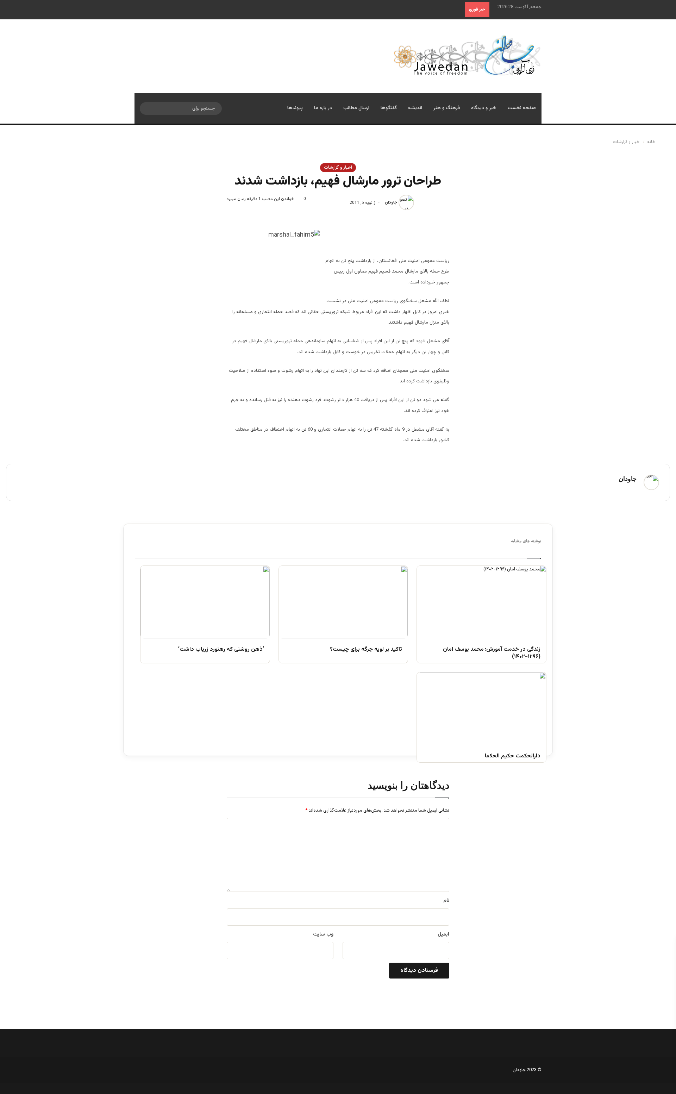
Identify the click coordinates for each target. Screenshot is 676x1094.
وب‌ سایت (323, 934)
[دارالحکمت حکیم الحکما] (481, 708)
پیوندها (295, 108)
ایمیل (443, 934)
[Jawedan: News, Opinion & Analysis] (467, 55)
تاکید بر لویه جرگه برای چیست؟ (366, 650)
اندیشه (415, 108)
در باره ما (323, 108)
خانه (651, 142)
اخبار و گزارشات (626, 142)
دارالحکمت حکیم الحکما (512, 756)
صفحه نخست (522, 108)
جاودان (391, 203)
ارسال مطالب (356, 108)
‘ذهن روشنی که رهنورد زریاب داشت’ (221, 650)
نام (446, 901)
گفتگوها (389, 108)
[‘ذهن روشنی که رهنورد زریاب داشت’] (205, 602)
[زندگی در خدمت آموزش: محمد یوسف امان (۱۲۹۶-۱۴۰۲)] (481, 602)
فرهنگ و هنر (446, 108)
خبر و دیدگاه (483, 108)
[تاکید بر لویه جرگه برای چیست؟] (343, 602)
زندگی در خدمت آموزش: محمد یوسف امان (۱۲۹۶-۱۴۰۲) (491, 653)
